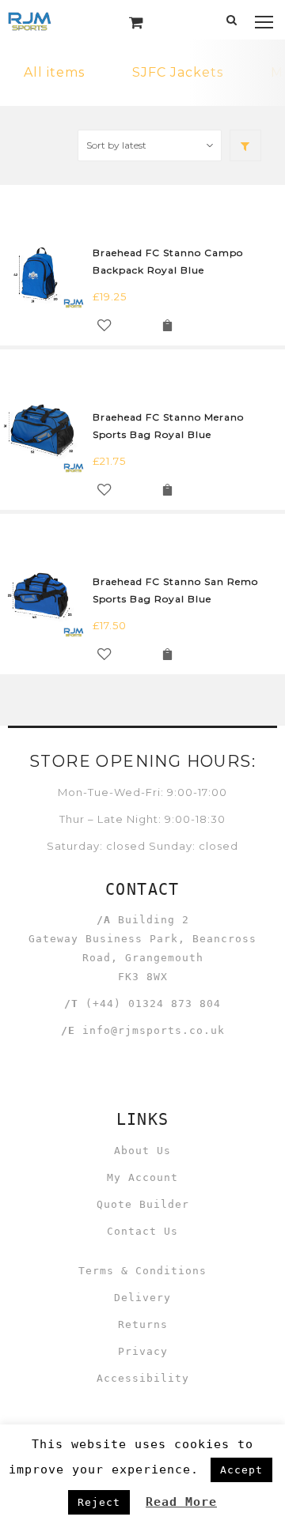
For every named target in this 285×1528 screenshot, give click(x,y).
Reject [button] (99, 1502)
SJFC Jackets (177, 72)
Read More (181, 1502)
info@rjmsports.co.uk (153, 1030)
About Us (142, 1150)
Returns (143, 1324)
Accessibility (143, 1378)
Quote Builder (143, 1204)
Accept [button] (241, 1470)
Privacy (143, 1351)
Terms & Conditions (142, 1271)
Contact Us (142, 1231)
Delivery (142, 1298)
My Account (142, 1177)
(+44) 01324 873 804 (153, 1003)
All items (54, 72)
